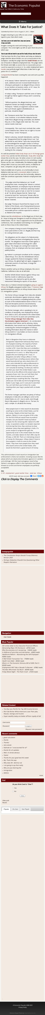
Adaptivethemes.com (29, 1013)
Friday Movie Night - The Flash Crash (15, 672)
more (41, 775)
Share (34, 476)
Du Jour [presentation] (15, 809)
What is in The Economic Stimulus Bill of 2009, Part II (20, 663)
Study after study (34, 156)
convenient (22, 172)
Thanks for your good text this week (16, 758)
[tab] (6, 809)
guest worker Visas (21, 473)
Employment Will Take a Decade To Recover (17, 667)
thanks (6, 740)
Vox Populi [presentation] (25, 809)
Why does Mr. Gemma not (13, 763)
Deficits (6, 773)
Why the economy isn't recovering (14, 650)
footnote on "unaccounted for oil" (15, 748)
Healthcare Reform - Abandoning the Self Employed (20, 654)
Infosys (39, 473)
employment (10, 473)
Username (6, 722)
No (15, 791)
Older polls (5, 800)
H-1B (2, 473)
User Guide (7, 637)
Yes (15, 788)
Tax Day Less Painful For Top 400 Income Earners (21, 709)
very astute (7, 745)
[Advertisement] (10, 516)
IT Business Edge (37, 287)
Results (4, 802)
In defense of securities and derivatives (16, 652)
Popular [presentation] (6, 809)
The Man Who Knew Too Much (13, 670)
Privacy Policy (22, 1007)
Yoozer (6, 755)
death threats (32, 61)
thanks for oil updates (11, 750)
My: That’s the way (10, 760)
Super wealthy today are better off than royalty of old (22, 716)
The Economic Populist (24, 5)
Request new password (33, 729)
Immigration (8, 770)
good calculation (9, 737)
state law (33, 473)
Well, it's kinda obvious (12, 753)
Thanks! (6, 742)
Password (6, 726)
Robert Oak (13, 32)
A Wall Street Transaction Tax (12, 659)
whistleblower (16, 216)
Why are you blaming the (12, 768)
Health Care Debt (8, 661)
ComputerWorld (6, 75)
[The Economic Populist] (3, 7)
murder (3, 69)
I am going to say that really (13, 765)
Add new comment (23, 476)
